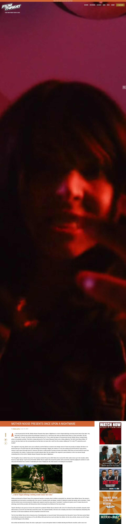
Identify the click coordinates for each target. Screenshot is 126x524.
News (104, 5)
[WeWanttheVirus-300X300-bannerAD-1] (110, 446)
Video (108, 5)
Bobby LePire (16, 429)
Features (99, 5)
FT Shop (120, 5)
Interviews (92, 5)
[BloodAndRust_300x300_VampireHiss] (110, 515)
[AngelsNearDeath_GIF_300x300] (110, 423)
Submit (113, 5)
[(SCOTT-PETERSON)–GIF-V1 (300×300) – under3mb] (110, 469)
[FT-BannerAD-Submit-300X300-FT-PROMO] (110, 492)
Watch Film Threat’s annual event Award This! (63, 0)
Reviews (86, 5)
